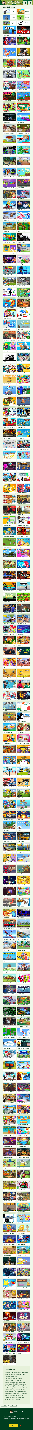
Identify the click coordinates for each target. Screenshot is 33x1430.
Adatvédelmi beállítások (10, 1421)
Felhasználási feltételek (10, 1416)
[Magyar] (21, 1425)
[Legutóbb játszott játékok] (25, 3)
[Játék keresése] (30, 3)
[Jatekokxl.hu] (11, 2)
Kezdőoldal (4, 1406)
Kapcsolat (14, 1426)
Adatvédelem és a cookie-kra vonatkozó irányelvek (16, 1418)
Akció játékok (13, 1406)
